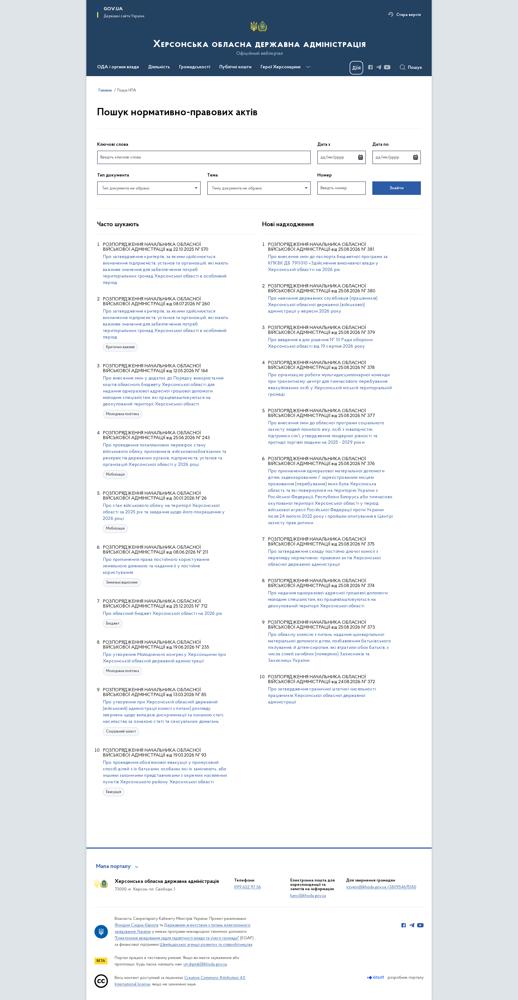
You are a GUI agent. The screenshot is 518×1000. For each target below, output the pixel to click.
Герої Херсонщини (281, 67)
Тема (212, 175)
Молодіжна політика (122, 414)
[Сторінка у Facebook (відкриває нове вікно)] (370, 67)
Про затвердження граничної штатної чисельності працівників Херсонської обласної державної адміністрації (322, 696)
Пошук (415, 67)
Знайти (397, 188)
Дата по (396, 144)
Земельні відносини (122, 583)
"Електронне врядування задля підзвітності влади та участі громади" (177, 938)
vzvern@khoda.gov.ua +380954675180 (381, 887)
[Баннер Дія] (356, 67)
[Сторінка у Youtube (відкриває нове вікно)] (387, 67)
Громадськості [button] (194, 67)
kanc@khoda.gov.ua (308, 896)
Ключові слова (112, 144)
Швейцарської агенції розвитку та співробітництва (206, 945)
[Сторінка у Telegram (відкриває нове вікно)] (379, 67)
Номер (324, 175)
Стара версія (408, 15)
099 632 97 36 (247, 887)
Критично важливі (120, 347)
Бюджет (113, 624)
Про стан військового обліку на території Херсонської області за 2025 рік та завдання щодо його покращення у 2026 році (164, 512)
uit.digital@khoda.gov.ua (205, 964)
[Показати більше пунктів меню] (308, 67)
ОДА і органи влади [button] (118, 67)
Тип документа (113, 175)
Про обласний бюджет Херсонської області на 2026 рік (162, 613)
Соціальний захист (121, 732)
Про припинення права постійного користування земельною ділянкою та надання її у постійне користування (156, 566)
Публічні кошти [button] (235, 67)
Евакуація (113, 792)
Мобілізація (115, 475)
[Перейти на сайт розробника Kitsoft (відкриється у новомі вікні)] (376, 977)
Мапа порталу (113, 867)
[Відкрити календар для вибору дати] (360, 157)
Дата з (341, 144)
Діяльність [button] (159, 67)
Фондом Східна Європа (136, 925)
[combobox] (149, 188)
